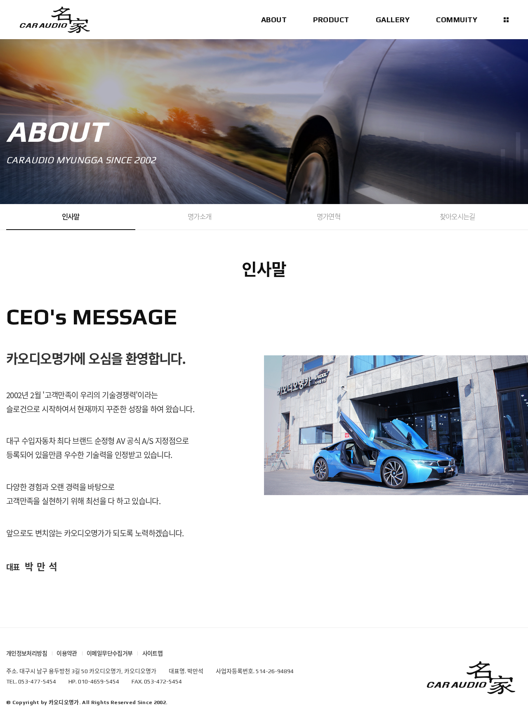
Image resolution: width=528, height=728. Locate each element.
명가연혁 (328, 216)
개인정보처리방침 (26, 653)
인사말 (71, 216)
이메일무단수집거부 (109, 653)
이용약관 (67, 653)
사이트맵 (152, 653)
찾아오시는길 (457, 216)
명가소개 (199, 216)
